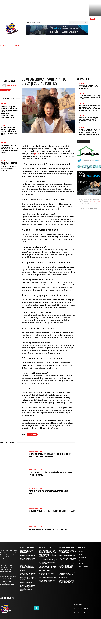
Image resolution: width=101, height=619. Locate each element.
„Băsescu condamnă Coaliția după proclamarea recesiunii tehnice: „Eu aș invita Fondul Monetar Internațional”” (67, 574)
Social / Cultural (13, 45)
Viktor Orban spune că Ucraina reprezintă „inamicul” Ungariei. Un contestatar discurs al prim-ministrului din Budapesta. (27, 567)
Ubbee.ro (3, 581)
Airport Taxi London (94, 201)
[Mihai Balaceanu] (4, 85)
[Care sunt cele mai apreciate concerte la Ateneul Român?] (13, 491)
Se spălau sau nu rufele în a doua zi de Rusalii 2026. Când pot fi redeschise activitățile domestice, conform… (67, 566)
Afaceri (92, 19)
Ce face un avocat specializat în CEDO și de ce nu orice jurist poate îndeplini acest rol (51, 455)
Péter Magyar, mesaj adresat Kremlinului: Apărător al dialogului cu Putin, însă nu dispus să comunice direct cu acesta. (67, 558)
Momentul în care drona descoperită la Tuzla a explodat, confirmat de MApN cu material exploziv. (9, 166)
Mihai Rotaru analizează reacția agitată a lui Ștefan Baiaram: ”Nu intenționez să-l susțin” (89, 97)
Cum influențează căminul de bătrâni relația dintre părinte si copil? (50, 473)
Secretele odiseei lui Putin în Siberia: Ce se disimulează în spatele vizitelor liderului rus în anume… (9, 131)
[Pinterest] (53, 139)
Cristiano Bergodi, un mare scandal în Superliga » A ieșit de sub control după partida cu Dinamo (9, 149)
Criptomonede (94, 207)
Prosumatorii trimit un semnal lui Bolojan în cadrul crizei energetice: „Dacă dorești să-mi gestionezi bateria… (95, 25)
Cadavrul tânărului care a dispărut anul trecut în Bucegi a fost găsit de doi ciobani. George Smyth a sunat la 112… (89, 120)
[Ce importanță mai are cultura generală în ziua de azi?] (13, 510)
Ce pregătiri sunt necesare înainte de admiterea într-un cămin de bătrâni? (67, 552)
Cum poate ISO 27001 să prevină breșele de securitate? (26, 552)
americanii (32, 434)
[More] (65, 139)
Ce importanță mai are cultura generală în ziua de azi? (52, 511)
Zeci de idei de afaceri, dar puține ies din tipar (47, 581)
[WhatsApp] (59, 139)
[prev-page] (78, 137)
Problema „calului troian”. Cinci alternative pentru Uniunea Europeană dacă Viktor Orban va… (67, 582)
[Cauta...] (86, 22)
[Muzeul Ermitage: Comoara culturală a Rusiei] (13, 528)
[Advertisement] (50, 61)
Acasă (2, 45)
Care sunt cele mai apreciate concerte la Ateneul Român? (49, 492)
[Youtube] (10, 90)
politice (36, 153)
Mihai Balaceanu (12, 85)
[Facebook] (1, 90)
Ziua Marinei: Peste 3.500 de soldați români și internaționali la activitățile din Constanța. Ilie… (89, 86)
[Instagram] (4, 90)
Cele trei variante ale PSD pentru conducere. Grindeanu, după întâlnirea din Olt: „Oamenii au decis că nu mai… (28, 558)
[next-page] (79, 137)
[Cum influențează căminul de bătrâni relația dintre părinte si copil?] (13, 472)
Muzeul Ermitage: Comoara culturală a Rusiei (48, 529)
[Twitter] (7, 90)
